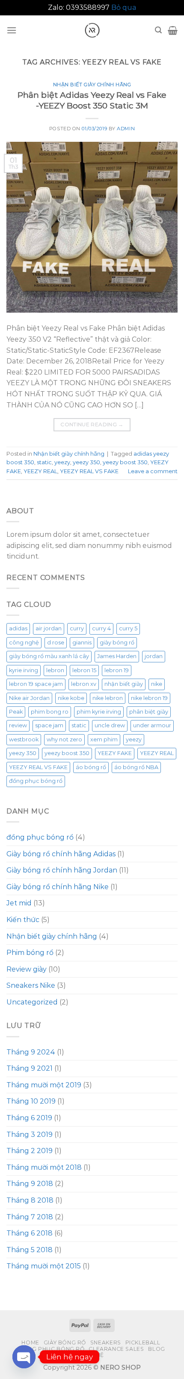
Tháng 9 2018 (29, 1184)
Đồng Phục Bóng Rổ (51, 1349)
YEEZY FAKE (115, 753)
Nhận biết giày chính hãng (92, 85)
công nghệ (24, 642)
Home (30, 1342)
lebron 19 (116, 670)
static (44, 462)
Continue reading (92, 424)
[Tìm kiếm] (158, 30)
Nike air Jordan (29, 698)
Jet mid (19, 903)
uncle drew (110, 725)
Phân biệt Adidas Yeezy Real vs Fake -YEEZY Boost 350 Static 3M (92, 100)
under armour (152, 725)
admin (126, 129)
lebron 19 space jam (36, 684)
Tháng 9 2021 (29, 1068)
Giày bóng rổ (65, 1342)
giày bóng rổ (117, 642)
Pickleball (142, 1342)
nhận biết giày (123, 684)
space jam (49, 725)
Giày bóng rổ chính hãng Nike (57, 887)
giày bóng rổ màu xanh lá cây (49, 656)
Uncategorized (32, 1002)
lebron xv (83, 684)
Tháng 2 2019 (29, 1151)
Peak (16, 712)
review (18, 725)
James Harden (117, 656)
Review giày (26, 969)
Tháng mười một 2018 (44, 1167)
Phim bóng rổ (29, 953)
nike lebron (107, 698)
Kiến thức (22, 920)
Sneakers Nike (30, 985)
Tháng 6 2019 (29, 1118)
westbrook (24, 739)
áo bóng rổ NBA (136, 767)
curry (77, 628)
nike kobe (71, 698)
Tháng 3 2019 (29, 1134)
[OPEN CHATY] (24, 1356)
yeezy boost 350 (125, 462)
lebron (55, 670)
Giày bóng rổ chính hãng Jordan (61, 870)
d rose (55, 642)
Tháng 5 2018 (29, 1250)
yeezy (62, 462)
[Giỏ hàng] (173, 30)
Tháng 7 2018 (29, 1217)
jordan (154, 656)
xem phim (104, 739)
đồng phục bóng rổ (35, 781)
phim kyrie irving (99, 712)
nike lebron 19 (149, 698)
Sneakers (105, 1342)
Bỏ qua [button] (123, 7)
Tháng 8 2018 (29, 1200)
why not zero (64, 739)
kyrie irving (23, 670)
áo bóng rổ (91, 767)
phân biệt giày (148, 712)
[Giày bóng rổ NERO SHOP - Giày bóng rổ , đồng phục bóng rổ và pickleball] (92, 30)
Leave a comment (153, 471)
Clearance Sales (116, 1349)
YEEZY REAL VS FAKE (89, 471)
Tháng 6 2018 (29, 1233)
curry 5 (128, 628)
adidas (18, 628)
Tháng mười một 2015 (43, 1266)
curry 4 (101, 628)
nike (156, 684)
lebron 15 (84, 670)
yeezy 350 (86, 462)
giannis (82, 642)
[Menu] (11, 30)
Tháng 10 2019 (31, 1101)
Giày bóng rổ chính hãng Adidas (61, 854)
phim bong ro (49, 712)
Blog (156, 1349)
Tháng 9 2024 (30, 1052)
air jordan (49, 628)
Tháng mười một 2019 (43, 1085)
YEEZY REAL (40, 471)
